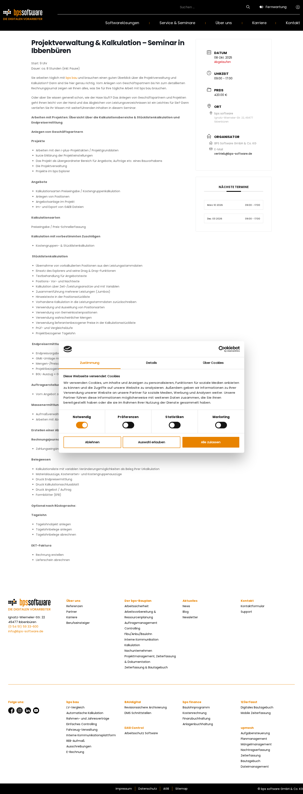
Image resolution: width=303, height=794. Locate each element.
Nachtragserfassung (255, 750)
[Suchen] (248, 7)
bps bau (71, 78)
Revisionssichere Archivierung (145, 707)
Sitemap (181, 789)
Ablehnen (92, 442)
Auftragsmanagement (140, 623)
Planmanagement (254, 739)
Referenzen (74, 606)
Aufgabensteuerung (255, 733)
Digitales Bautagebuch (257, 707)
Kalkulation (132, 645)
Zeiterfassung (251, 755)
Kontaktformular (252, 606)
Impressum (124, 789)
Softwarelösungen (122, 22)
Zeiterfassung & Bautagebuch (146, 667)
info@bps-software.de (25, 631)
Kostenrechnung (195, 713)
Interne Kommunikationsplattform (91, 735)
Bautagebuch (250, 761)
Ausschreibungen (78, 746)
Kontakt (293, 22)
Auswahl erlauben (151, 442)
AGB (166, 789)
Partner (71, 612)
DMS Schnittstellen (137, 713)
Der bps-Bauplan (138, 601)
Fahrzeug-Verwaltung (81, 730)
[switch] (128, 425)
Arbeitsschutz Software (141, 733)
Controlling (132, 628)
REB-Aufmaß (75, 741)
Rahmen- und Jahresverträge (87, 718)
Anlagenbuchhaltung (198, 724)
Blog (186, 612)
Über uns (224, 22)
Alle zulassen (211, 442)
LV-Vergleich (75, 707)
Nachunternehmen (138, 651)
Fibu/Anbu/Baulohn (138, 634)
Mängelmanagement (256, 744)
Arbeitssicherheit (136, 606)
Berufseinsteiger (78, 623)
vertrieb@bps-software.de (233, 154)
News (186, 606)
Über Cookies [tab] (213, 362)
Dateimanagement (255, 767)
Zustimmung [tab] (90, 362)
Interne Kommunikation (141, 639)
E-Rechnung (75, 752)
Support (246, 612)
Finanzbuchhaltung (196, 718)
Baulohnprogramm (196, 707)
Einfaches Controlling (81, 724)
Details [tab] (151, 362)
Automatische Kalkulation (84, 713)
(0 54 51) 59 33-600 (23, 626)
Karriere (259, 22)
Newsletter (190, 617)
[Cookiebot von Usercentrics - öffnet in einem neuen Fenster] (222, 349)
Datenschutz (147, 789)
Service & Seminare (177, 22)
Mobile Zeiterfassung (256, 713)
